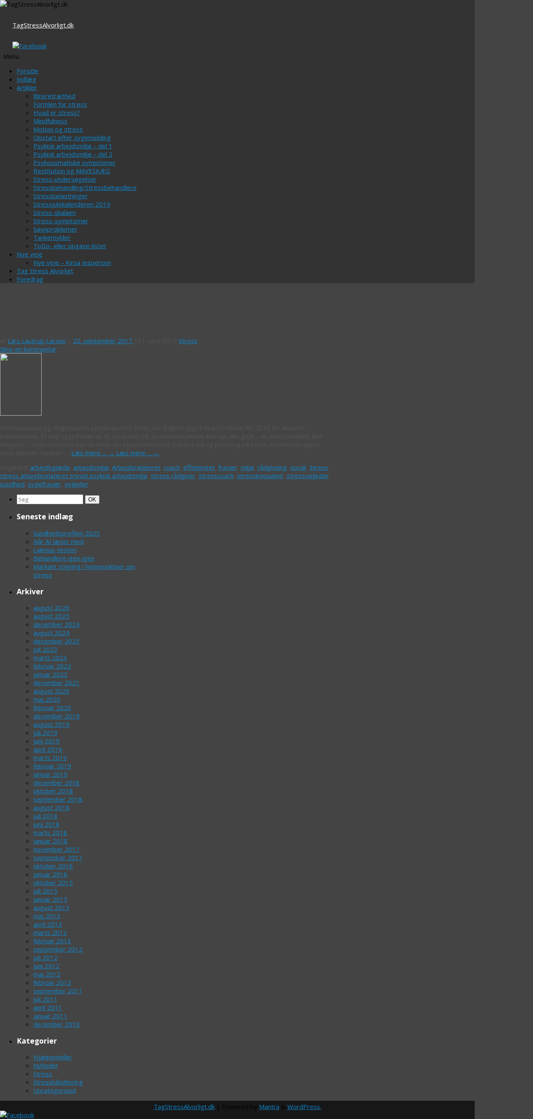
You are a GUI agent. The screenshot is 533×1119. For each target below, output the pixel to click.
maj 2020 (46, 699)
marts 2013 (50, 932)
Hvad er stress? (56, 112)
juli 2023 (45, 649)
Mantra (269, 1106)
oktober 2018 (53, 791)
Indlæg (26, 79)
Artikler (27, 87)
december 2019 (56, 716)
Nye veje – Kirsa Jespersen (72, 262)
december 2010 (56, 1024)
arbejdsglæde (50, 467)
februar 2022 (52, 666)
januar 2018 (50, 841)
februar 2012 (52, 982)
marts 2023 (50, 657)
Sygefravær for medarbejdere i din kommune (108, 323)
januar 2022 (50, 674)
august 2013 (51, 907)
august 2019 (51, 724)
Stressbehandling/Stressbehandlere (85, 187)
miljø (247, 467)
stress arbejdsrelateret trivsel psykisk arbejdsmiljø (73, 475)
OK (93, 499)
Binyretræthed (54, 96)
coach (172, 467)
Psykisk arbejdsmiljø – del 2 (72, 154)
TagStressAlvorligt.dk (43, 25)
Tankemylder (52, 237)
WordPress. (304, 1106)
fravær (227, 467)
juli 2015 (45, 891)
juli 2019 (45, 732)
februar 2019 (52, 766)
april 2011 (47, 1007)
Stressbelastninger (60, 196)
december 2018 (56, 782)
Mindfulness (50, 121)
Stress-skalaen (54, 212)
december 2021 (56, 682)
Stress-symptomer (60, 221)
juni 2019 (46, 741)
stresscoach (216, 475)
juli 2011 (45, 999)
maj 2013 (46, 916)
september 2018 (57, 799)
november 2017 (56, 849)
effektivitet (199, 467)
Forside (27, 71)
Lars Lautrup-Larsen (36, 340)
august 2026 (51, 607)
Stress (188, 340)
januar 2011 (50, 1016)
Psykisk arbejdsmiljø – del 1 (72, 146)
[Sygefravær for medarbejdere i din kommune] (21, 413)
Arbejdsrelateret (136, 467)
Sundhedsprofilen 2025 (66, 533)
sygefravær (44, 484)
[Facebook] (29, 46)
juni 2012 (46, 966)
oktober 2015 (53, 882)
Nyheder (45, 1065)
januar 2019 (50, 774)
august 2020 (51, 691)
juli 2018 (45, 816)
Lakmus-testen (55, 550)
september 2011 (57, 991)
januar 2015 (50, 899)
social (298, 467)
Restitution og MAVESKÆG (71, 171)
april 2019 (47, 749)
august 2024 (51, 632)
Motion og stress (58, 129)
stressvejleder (307, 475)
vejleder (76, 484)
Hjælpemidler (52, 1057)
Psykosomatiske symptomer (74, 162)
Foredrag (30, 279)
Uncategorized (54, 1090)
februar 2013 (52, 941)
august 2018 (51, 807)
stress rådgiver (173, 475)
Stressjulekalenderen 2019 (71, 204)
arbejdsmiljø (91, 467)
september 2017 (57, 857)
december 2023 (56, 641)
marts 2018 (50, 832)
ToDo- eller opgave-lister (70, 246)
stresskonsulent (260, 475)
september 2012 (57, 949)
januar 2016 (50, 874)
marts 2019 (50, 757)
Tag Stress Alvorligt (45, 271)
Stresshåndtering (58, 1082)
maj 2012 (46, 974)
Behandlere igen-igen (64, 558)
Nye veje (29, 254)
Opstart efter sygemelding (72, 137)
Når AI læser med (58, 541)
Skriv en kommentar (28, 349)
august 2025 (51, 616)
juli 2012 (45, 957)
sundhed (12, 484)
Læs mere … (93, 453)
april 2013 (47, 924)
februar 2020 (52, 707)
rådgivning (272, 467)
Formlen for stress (60, 104)
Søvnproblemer (55, 229)
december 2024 (56, 624)
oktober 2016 (53, 866)
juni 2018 (46, 824)
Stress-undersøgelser (65, 179)
